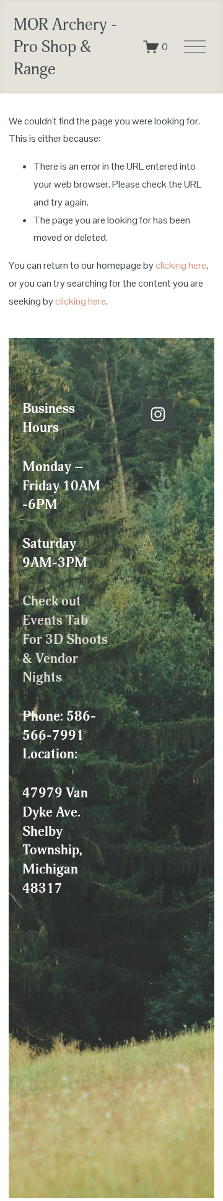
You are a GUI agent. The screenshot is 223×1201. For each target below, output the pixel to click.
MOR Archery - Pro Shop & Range (65, 47)
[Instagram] (158, 414)
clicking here (180, 265)
